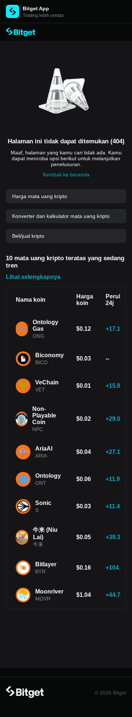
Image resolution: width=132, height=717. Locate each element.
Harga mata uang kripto (39, 196)
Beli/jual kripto (28, 236)
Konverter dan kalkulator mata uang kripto (61, 216)
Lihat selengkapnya (33, 277)
